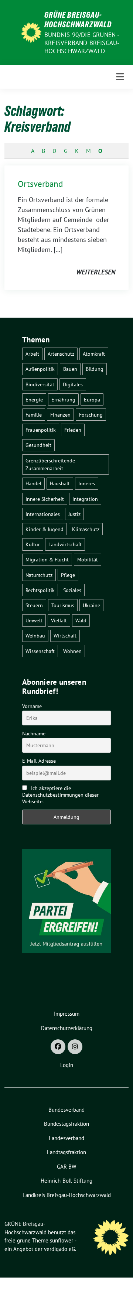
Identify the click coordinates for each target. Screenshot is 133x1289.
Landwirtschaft (65, 544)
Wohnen (72, 650)
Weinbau (35, 635)
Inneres (86, 483)
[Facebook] (58, 1046)
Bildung (94, 368)
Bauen (70, 368)
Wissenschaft (40, 650)
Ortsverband (40, 183)
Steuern (34, 605)
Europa (92, 399)
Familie (33, 414)
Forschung (91, 414)
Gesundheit (38, 444)
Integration (85, 498)
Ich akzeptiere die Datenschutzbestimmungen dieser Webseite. (60, 795)
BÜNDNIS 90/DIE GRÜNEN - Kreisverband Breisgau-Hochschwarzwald (81, 43)
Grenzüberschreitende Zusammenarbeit (50, 464)
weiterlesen (95, 272)
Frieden (72, 429)
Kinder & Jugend (44, 529)
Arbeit (32, 353)
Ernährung (63, 399)
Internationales (42, 513)
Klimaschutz (85, 529)
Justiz (74, 513)
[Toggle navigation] (120, 77)
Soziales (72, 590)
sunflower (61, 1240)
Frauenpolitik (40, 429)
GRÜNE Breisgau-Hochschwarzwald (78, 19)
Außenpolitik (40, 368)
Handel (33, 483)
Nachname (33, 733)
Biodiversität (39, 384)
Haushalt (60, 483)
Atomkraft (94, 353)
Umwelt (33, 620)
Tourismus (62, 605)
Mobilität (87, 559)
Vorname (32, 706)
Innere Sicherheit (44, 498)
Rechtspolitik (40, 590)
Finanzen (60, 414)
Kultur (32, 544)
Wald (80, 620)
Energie (34, 399)
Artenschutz (61, 353)
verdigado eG (59, 1248)
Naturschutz (38, 574)
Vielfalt (59, 620)
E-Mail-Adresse (39, 761)
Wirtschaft (65, 635)
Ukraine (91, 605)
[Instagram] (75, 1046)
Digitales (73, 384)
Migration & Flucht (47, 559)
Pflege (68, 574)
